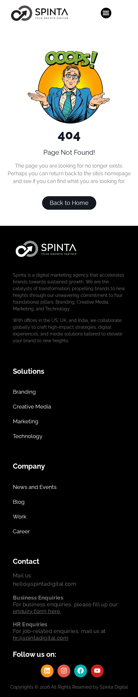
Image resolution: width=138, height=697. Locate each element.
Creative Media (32, 406)
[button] (106, 13)
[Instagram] (63, 671)
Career (21, 531)
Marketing (26, 421)
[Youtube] (97, 671)
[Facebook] (80, 671)
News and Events (34, 487)
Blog (19, 502)
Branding (24, 392)
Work (19, 516)
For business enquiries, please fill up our (65, 604)
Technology (27, 436)
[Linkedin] (47, 671)
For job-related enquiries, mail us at (59, 631)
